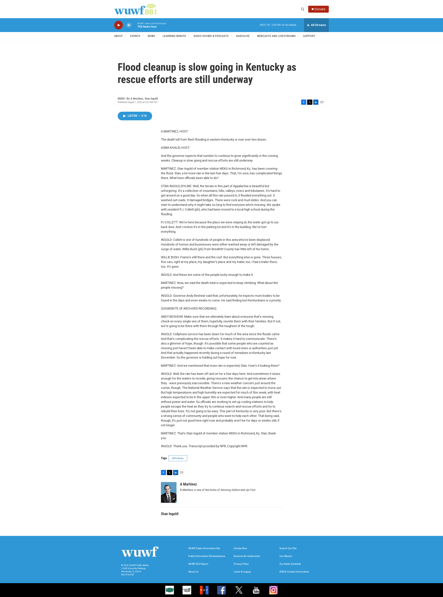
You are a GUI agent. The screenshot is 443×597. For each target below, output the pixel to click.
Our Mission (285, 556)
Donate (320, 9)
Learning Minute (174, 36)
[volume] (129, 25)
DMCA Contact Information (294, 572)
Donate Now (240, 548)
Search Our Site (288, 548)
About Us (193, 572)
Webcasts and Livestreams (276, 36)
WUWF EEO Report (198, 564)
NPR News (178, 458)
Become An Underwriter (247, 556)
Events (135, 36)
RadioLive (243, 36)
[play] (118, 25)
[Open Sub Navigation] (125, 36)
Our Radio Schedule (290, 564)
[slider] (134, 25)
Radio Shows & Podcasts (211, 36)
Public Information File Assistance (206, 556)
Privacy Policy (241, 564)
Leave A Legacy (242, 572)
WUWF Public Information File (204, 548)
